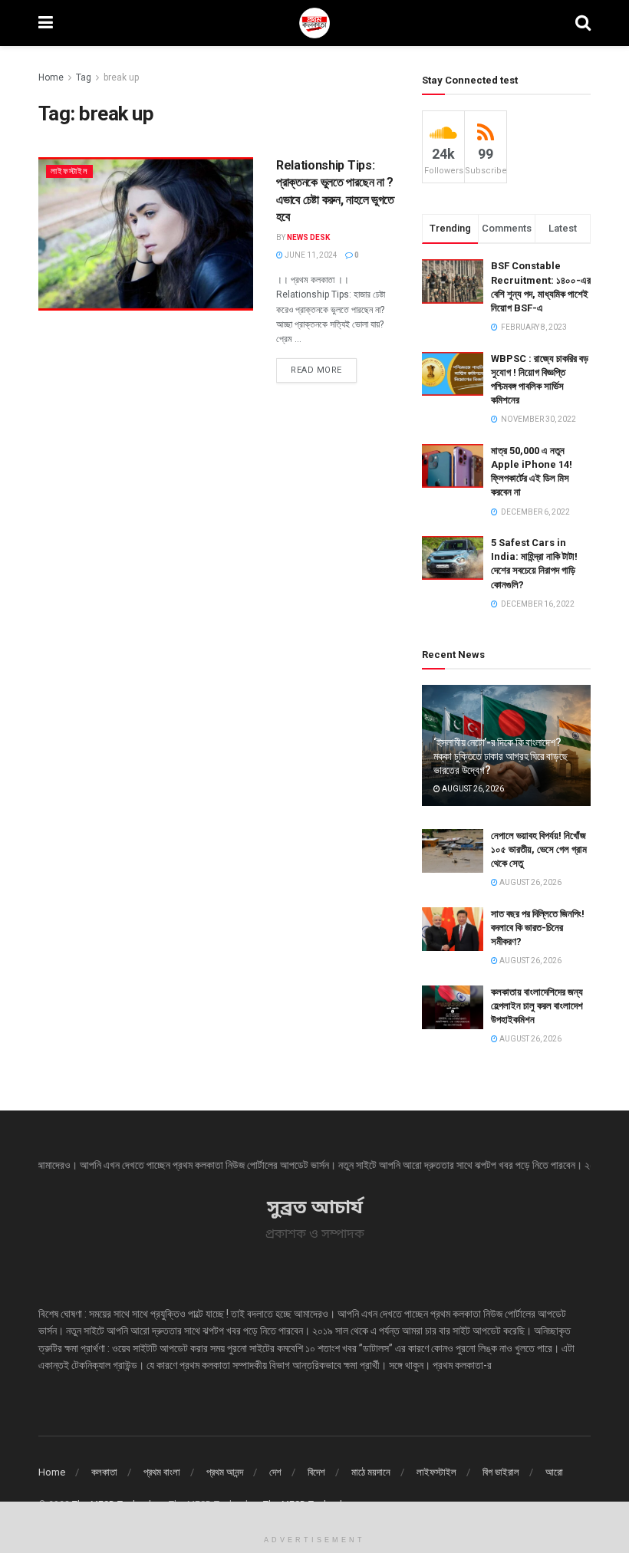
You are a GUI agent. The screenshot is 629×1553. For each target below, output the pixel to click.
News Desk (308, 237)
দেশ (275, 1472)
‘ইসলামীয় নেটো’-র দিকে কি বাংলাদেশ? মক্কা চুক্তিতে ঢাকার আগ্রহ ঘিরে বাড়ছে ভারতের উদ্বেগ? (500, 756)
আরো (554, 1472)
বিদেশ (316, 1472)
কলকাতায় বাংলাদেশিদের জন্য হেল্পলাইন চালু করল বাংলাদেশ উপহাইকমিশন (537, 1005)
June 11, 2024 (310, 255)
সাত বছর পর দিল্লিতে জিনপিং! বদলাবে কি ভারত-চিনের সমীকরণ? (538, 927)
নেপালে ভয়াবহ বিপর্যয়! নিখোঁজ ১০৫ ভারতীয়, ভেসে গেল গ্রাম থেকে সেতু (539, 849)
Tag (83, 77)
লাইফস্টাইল (69, 171)
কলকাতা (104, 1472)
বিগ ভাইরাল (500, 1472)
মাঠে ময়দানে (370, 1472)
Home (51, 77)
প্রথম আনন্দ (224, 1472)
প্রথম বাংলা (161, 1472)
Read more (316, 370)
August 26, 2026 (472, 789)
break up (121, 77)
